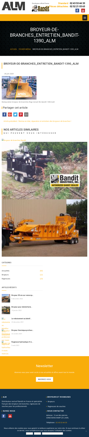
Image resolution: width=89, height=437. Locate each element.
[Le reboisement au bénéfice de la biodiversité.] (6, 326)
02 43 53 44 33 (77, 3)
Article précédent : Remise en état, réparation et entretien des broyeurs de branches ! (37, 121)
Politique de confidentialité (52, 433)
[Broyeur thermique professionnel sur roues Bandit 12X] (6, 337)
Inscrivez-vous (44, 379)
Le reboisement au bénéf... (21, 319)
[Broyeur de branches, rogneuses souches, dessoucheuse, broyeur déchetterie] (13, 6)
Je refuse (37, 433)
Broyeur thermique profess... (22, 330)
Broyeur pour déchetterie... (21, 307)
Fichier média (25, 49)
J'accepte (29, 433)
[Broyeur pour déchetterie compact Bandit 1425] (6, 310)
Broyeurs (51, 401)
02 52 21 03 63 (77, 6)
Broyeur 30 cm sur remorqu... (22, 295)
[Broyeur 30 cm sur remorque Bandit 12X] (6, 298)
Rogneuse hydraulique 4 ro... (22, 342)
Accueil (13, 49)
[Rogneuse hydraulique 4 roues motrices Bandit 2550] (6, 351)
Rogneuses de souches (56, 406)
